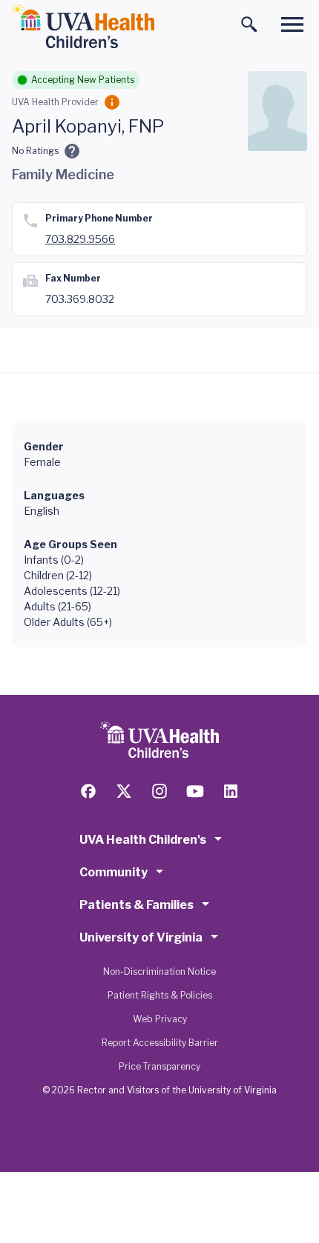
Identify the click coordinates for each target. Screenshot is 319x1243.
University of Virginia (141, 937)
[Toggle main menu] (292, 24)
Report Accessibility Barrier (160, 1042)
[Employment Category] (112, 102)
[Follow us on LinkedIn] (231, 791)
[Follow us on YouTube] (195, 791)
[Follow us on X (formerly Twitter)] (124, 791)
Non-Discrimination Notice (159, 971)
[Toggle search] (249, 24)
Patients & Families (136, 905)
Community (113, 872)
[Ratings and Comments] (72, 151)
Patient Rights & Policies (160, 995)
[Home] (83, 26)
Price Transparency (159, 1066)
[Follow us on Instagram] (159, 791)
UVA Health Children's (142, 840)
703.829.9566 (80, 239)
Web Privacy (160, 1018)
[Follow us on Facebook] (88, 791)
